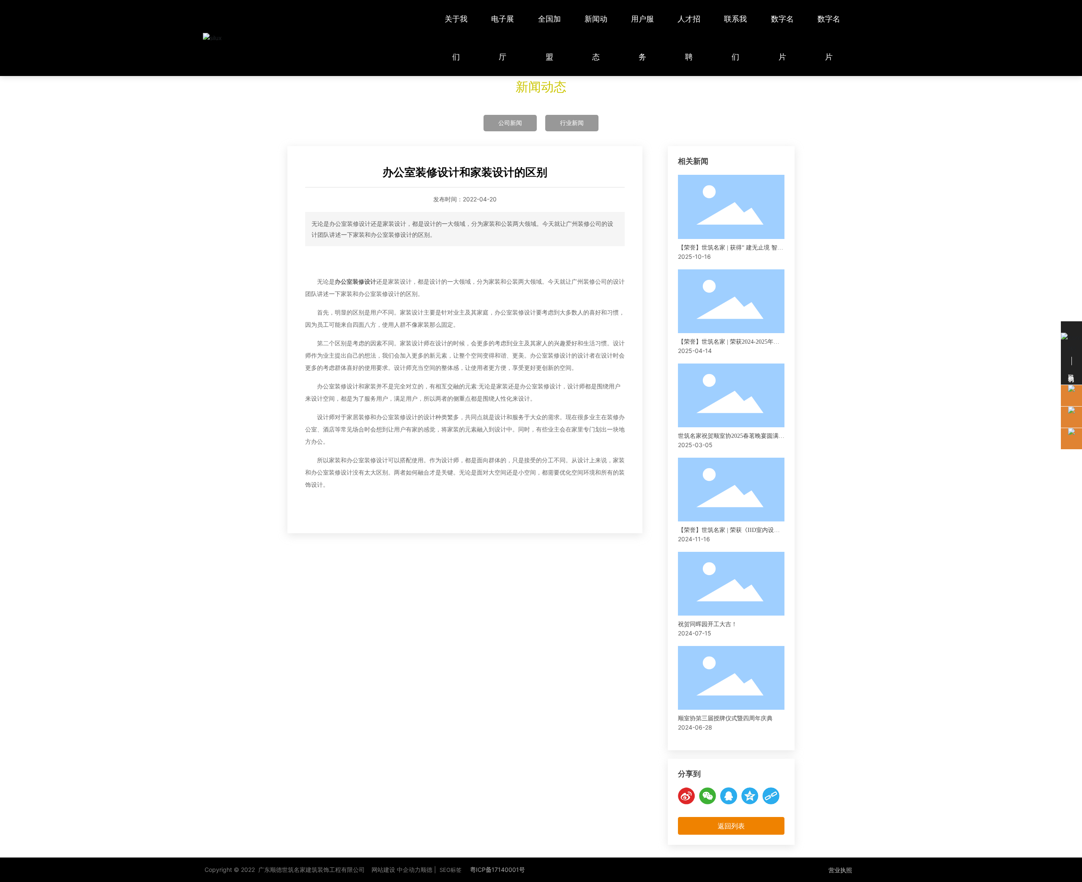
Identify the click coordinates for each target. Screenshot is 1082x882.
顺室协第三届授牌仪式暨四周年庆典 (725, 718)
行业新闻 (572, 122)
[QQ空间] (749, 795)
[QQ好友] (728, 795)
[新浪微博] (686, 795)
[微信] (707, 795)
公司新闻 (510, 122)
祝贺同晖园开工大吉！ (707, 624)
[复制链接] (770, 795)
